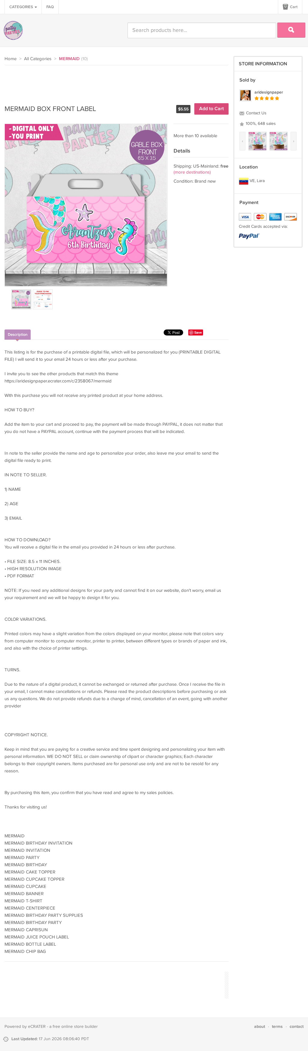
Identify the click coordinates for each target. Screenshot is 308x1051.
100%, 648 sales (260, 123)
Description (17, 334)
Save (198, 332)
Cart (293, 7)
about (259, 1026)
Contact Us (255, 113)
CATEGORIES (21, 7)
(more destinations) (192, 172)
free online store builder (75, 1026)
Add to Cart (211, 109)
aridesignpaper (268, 92)
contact (296, 1026)
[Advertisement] (114, 81)
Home (11, 58)
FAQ (50, 7)
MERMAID (69, 59)
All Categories (37, 58)
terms (277, 1026)
